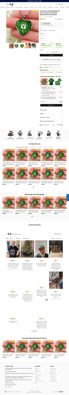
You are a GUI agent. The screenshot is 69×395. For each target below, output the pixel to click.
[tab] (33, 216)
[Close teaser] (66, 201)
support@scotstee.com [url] (12, 371)
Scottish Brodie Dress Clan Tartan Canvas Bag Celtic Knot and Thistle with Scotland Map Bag (55, 298)
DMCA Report (18, 391)
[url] (49, 16)
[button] (67, 197)
